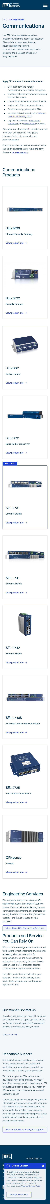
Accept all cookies (19, 1195)
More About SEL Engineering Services (24, 928)
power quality (29, 124)
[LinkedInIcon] (4, 1187)
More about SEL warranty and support (25, 1130)
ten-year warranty (20, 152)
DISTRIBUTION (16, 20)
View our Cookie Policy (31, 1186)
